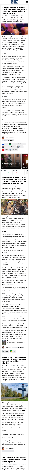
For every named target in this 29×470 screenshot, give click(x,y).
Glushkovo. (12, 438)
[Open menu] (27, 2)
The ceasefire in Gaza (8, 123)
